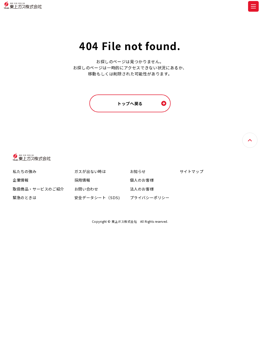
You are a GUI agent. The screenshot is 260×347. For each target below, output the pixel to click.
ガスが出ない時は (90, 171)
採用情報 (82, 180)
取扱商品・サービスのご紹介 (38, 189)
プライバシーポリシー (150, 197)
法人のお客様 (142, 189)
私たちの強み (25, 171)
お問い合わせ (86, 189)
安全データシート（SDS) (97, 197)
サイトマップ (192, 171)
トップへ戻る (130, 103)
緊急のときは (25, 197)
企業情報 (20, 180)
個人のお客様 (142, 180)
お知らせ (138, 171)
